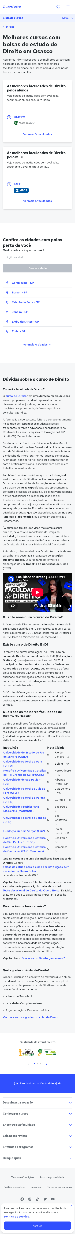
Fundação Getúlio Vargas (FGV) (24, 831)
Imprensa (36, 1187)
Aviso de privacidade (52, 1177)
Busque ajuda (12, 1158)
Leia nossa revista (15, 1136)
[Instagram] (30, 1199)
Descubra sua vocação (18, 1102)
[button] (28, 1063)
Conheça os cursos (15, 1113)
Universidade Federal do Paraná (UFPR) (24, 800)
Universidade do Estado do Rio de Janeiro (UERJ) (23, 755)
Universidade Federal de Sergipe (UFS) (24, 820)
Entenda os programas (18, 1147)
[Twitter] (45, 1199)
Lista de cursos (13, 18)
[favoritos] (58, 7)
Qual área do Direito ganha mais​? (43, 958)
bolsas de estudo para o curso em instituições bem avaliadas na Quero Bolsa (36, 869)
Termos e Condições (22, 1177)
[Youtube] (53, 1199)
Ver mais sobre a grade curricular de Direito (31, 1017)
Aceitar (37, 1225)
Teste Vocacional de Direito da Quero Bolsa (31, 890)
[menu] (68, 7)
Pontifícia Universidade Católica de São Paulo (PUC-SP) (24, 840)
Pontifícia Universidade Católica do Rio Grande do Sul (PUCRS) (24, 773)
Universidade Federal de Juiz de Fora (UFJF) (24, 791)
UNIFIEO (19, 117)
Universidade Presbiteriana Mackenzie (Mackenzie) (21, 809)
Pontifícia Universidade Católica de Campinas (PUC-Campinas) (24, 849)
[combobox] (37, 257)
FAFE (17, 184)
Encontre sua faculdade (19, 1125)
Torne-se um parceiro (59, 1187)
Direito (10, 26)
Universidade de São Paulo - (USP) (21, 782)
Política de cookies (14, 1187)
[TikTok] (37, 1199)
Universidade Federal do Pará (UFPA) (22, 764)
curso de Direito (16, 396)
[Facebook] (22, 1199)
